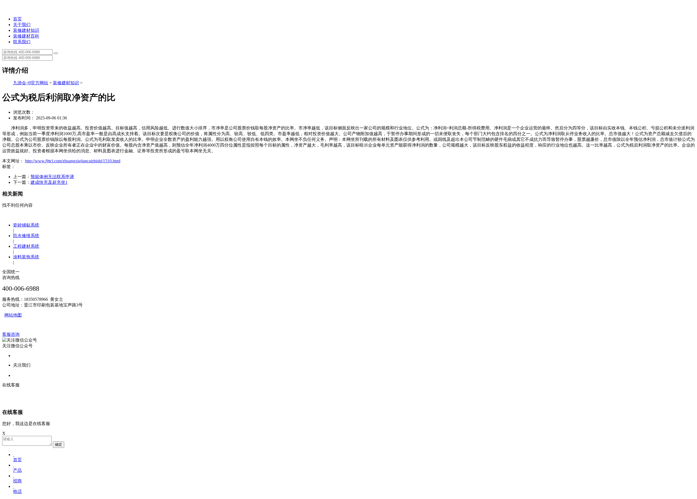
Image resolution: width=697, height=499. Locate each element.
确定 (58, 444)
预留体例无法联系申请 (52, 176)
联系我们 (21, 41)
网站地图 (13, 315)
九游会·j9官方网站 (30, 82)
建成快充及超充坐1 (49, 182)
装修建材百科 (26, 36)
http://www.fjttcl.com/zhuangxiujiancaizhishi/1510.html (72, 161)
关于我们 (21, 24)
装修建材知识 (26, 30)
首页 (17, 19)
